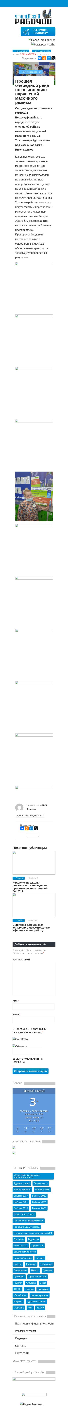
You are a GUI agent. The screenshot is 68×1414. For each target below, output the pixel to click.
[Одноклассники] (44, 58)
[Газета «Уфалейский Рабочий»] (34, 24)
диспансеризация (39, 1295)
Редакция (21, 1338)
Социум (19, 878)
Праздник (47, 1270)
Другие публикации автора (30, 815)
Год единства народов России (28, 1220)
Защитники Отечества (25, 1251)
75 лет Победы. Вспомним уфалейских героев (27, 1176)
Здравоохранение (23, 1258)
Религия (18, 1282)
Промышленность (37, 1276)
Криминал (31, 1264)
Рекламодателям (25, 1330)
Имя (16, 1001)
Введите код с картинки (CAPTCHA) (28, 1060)
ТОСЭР (17, 1289)
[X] (53, 58)
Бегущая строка (42, 51)
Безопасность (41, 1183)
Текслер (29, 1289)
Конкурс (18, 1264)
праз (30, 1307)
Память (35, 1270)
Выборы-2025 (21, 1208)
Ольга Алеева (28, 54)
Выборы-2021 (21, 1202)
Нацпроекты (46, 1264)
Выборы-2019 (21, 1195)
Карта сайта (22, 1352)
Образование (20, 1270)
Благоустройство (22, 1189)
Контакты (20, 1345)
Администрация (22, 1183)
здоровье (18, 1301)
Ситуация (31, 1282)
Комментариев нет (31, 72)
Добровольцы (20, 1245)
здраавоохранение (36, 1301)
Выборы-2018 (42, 1189)
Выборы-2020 (39, 1195)
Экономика (43, 1289)
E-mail (17, 1014)
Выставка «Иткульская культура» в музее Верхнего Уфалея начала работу (31, 927)
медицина (19, 1307)
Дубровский (37, 1245)
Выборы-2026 (39, 1208)
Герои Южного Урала (24, 1214)
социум (40, 1307)
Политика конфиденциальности (34, 1323)
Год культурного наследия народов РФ (33, 1233)
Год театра (33, 1239)
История (40, 1258)
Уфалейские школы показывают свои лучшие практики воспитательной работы (30, 887)
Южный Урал (20, 1295)
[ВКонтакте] (40, 58)
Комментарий (21, 959)
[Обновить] (20, 1046)
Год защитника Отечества (26, 1227)
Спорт (43, 1282)
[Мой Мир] (49, 58)
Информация (22, 51)
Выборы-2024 (39, 1202)
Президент (19, 1276)
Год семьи (19, 1239)
